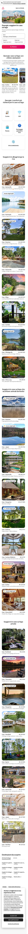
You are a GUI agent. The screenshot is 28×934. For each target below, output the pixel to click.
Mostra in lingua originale (19, 3)
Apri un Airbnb (20, 8)
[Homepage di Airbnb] (3, 8)
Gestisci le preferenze (13, 924)
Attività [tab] (15, 858)
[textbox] (7, 42)
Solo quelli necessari (13, 920)
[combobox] (13, 37)
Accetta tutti (13, 916)
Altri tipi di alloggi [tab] (6, 858)
